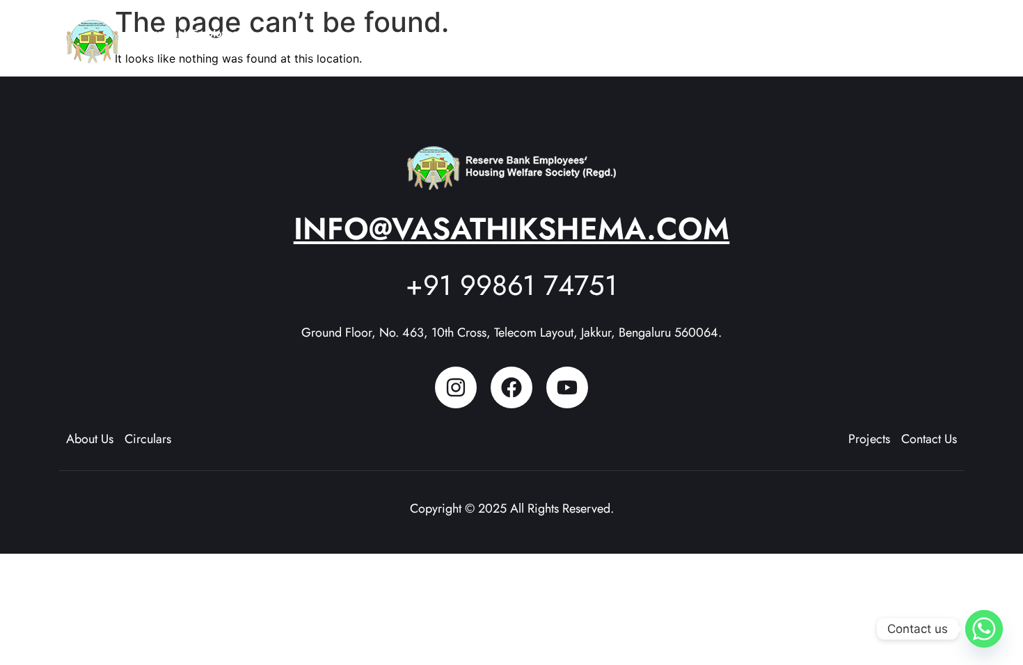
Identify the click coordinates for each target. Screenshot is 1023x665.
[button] (619, 35)
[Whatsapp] (984, 629)
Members (769, 35)
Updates (836, 35)
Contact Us (918, 35)
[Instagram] (456, 387)
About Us (612, 35)
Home (552, 35)
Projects (691, 35)
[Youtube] (567, 387)
